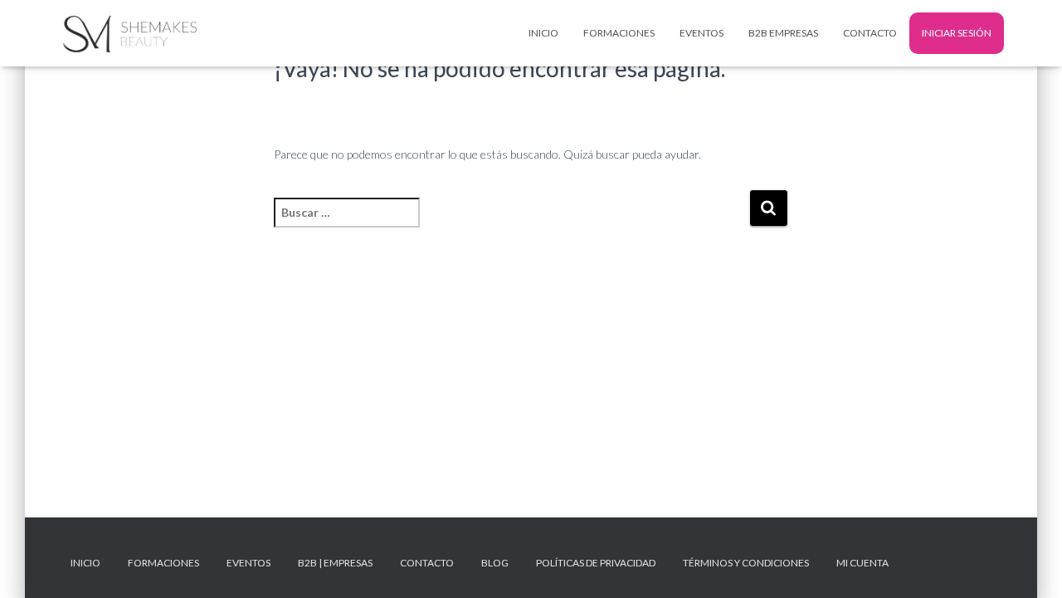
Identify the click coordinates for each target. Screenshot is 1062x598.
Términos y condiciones (746, 562)
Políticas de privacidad (595, 562)
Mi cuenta (862, 562)
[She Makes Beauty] (128, 33)
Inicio (543, 33)
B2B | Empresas (335, 562)
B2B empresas (783, 33)
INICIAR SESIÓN (956, 33)
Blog (495, 562)
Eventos (701, 33)
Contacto (870, 33)
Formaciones (619, 33)
